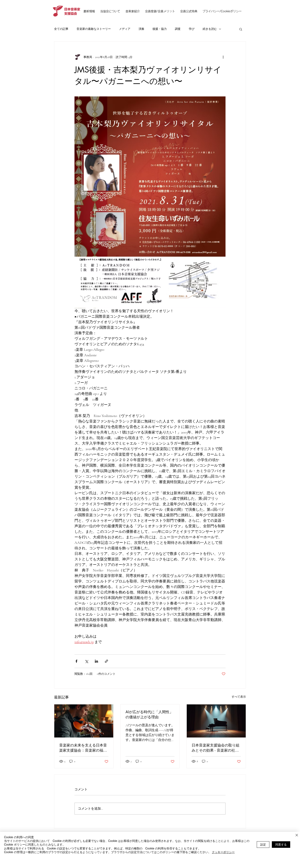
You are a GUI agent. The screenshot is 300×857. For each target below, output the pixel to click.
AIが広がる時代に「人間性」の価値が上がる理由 (149, 714)
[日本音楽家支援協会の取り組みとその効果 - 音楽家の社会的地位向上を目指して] (216, 720)
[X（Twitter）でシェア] (86, 661)
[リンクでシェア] (106, 661)
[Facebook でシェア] (76, 661)
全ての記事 (61, 29)
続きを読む (210, 29)
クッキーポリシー (223, 852)
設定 (263, 844)
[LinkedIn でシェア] (96, 661)
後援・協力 (159, 29)
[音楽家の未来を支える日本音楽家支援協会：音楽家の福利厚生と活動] (83, 720)
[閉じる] (296, 835)
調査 (178, 29)
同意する (281, 844)
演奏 (141, 29)
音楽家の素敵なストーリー (94, 29)
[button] (241, 29)
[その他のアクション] (223, 57)
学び (191, 29)
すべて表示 (239, 696)
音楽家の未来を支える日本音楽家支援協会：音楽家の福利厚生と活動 (83, 748)
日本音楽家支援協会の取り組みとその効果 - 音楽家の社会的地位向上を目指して (215, 748)
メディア (124, 29)
